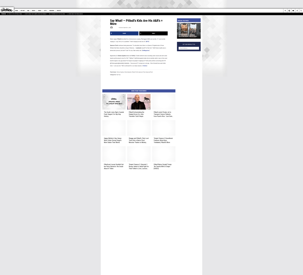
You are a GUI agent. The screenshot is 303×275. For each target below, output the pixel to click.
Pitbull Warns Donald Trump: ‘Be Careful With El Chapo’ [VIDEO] (163, 166)
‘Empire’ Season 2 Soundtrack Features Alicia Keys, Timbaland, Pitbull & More (163, 140)
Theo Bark (116, 27)
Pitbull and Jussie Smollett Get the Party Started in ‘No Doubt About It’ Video (114, 166)
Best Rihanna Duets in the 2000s (57, 14)
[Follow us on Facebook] (297, 11)
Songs (39, 10)
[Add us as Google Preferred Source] (289, 11)
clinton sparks (120, 72)
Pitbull (133, 72)
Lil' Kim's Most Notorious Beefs (75, 14)
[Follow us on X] (301, 11)
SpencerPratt (149, 72)
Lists (45, 10)
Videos (33, 10)
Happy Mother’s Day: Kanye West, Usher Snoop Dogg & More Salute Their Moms (112, 140)
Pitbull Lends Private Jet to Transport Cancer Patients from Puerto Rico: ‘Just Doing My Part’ (163, 114)
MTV (147, 41)
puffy (136, 72)
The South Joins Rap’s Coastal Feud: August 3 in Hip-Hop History (114, 114)
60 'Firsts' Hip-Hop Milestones (14, 14)
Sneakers (51, 10)
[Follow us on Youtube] (293, 11)
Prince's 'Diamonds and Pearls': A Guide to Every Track (188, 35)
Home (16, 10)
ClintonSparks (127, 72)
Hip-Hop (23, 10)
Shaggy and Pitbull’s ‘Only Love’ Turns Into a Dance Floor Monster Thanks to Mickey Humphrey (139, 140)
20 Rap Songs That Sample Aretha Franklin (35, 14)
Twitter (145, 66)
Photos (59, 10)
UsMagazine (145, 50)
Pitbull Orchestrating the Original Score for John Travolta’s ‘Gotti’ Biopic (136, 114)
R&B (28, 10)
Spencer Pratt (142, 72)
